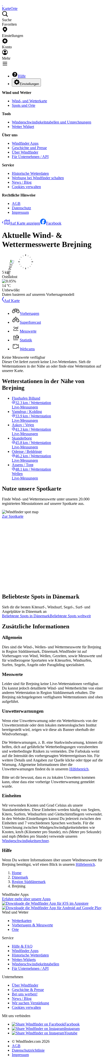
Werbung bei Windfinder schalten (38, 178)
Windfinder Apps (25, 143)
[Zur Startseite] (2, 4)
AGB (16, 203)
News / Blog (22, 182)
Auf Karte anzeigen (25, 223)
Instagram (72, 1028)
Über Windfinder (25, 152)
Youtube (70, 1033)
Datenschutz (21, 208)
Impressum (20, 212)
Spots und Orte (23, 105)
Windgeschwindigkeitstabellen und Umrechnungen (51, 122)
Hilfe (22, 76)
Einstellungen (29, 84)
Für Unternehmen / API (30, 157)
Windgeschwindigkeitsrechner (25, 841)
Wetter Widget (23, 126)
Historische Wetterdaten (30, 173)
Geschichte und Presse (29, 148)
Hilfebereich (78, 769)
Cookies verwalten (26, 187)
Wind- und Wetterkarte (29, 101)
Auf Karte (12, 301)
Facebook (53, 223)
